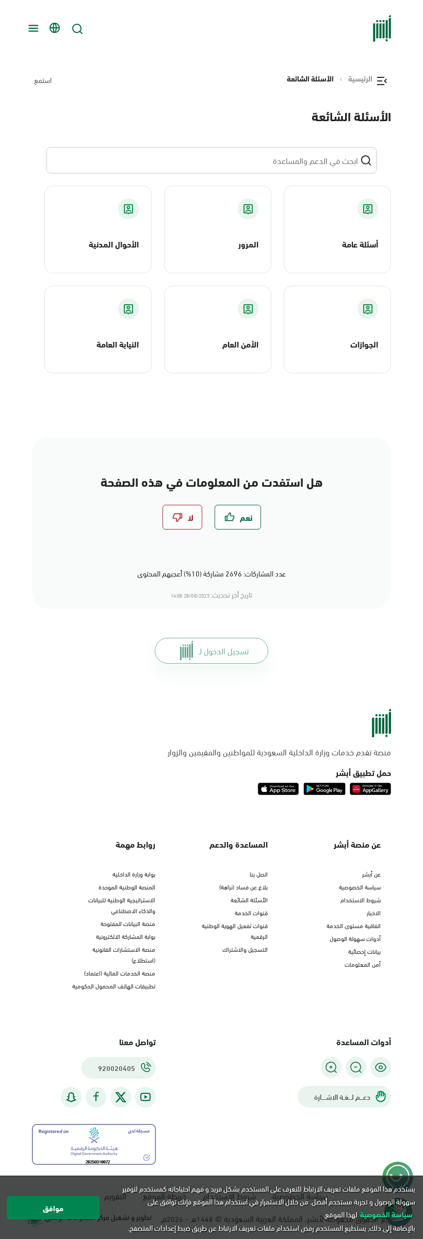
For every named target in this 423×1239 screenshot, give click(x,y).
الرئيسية (360, 78)
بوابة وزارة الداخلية (133, 873)
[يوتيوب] (145, 1097)
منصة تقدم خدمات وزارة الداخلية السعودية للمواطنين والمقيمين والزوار (279, 752)
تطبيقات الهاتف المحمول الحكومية (113, 985)
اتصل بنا (259, 873)
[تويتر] (121, 1097)
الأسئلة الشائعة (249, 899)
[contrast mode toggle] (381, 1067)
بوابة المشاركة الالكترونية (125, 935)
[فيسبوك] (96, 1097)
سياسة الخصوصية (360, 886)
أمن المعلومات (363, 963)
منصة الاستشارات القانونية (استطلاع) (123, 954)
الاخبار (374, 912)
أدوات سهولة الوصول (355, 938)
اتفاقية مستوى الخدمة (354, 925)
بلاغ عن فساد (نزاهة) (243, 886)
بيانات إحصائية (364, 950)
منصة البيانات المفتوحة (128, 923)
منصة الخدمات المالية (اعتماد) (119, 972)
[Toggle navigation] (32, 28)
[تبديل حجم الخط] (356, 1067)
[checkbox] (238, 517)
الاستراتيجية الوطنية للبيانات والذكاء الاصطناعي (121, 905)
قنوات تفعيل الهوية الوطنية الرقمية (235, 930)
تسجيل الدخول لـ (224, 650)
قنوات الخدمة (251, 912)
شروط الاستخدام (360, 899)
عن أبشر (371, 873)
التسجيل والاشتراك (245, 948)
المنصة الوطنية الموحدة (127, 886)
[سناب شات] (71, 1097)
